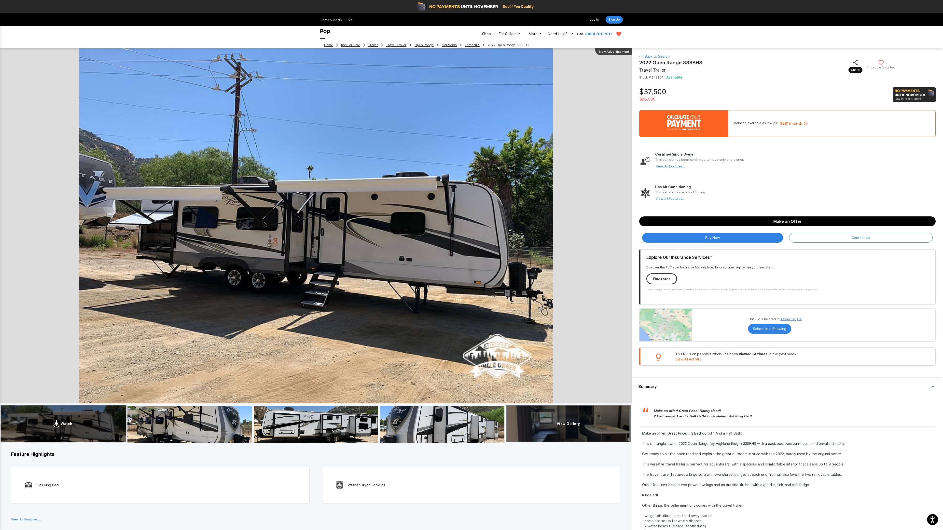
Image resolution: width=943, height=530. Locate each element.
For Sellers (507, 34)
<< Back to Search (654, 56)
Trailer (373, 45)
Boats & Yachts (331, 20)
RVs (349, 20)
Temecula (472, 45)
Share (855, 70)
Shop (486, 34)
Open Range (424, 45)
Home (328, 45)
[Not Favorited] (881, 62)
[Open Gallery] (189, 424)
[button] (787, 386)
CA (799, 319)
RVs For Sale (350, 45)
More (533, 34)
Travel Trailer (396, 45)
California (449, 45)
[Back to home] (325, 34)
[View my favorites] (619, 34)
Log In (594, 19)
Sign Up (614, 19)
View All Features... (670, 166)
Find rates (661, 279)
